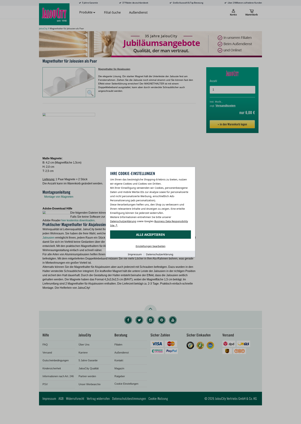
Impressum (135, 254)
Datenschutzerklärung (123, 221)
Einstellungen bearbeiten (150, 246)
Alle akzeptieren (150, 234)
